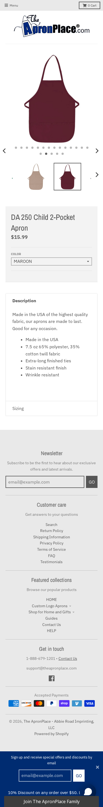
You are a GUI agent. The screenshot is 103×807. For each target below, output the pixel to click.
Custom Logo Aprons (50, 605)
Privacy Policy (51, 543)
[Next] (97, 151)
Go (79, 775)
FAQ (51, 555)
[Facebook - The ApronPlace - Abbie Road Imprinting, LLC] (51, 678)
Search (51, 524)
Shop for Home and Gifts (50, 611)
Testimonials (51, 561)
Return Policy (51, 530)
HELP (51, 630)
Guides (51, 618)
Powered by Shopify (51, 733)
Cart (92, 5)
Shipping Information (51, 537)
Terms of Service (51, 549)
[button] (51, 801)
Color (16, 254)
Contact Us (51, 624)
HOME (51, 599)
